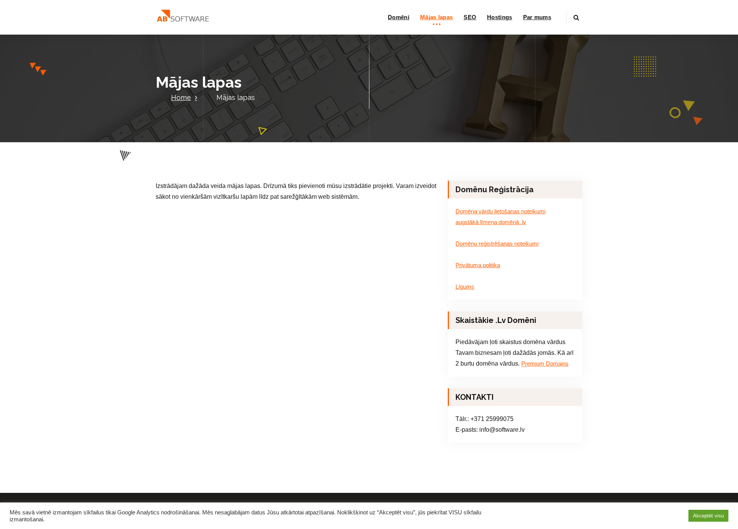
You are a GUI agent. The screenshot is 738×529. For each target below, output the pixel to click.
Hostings (499, 17)
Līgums (464, 287)
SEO (470, 17)
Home (181, 97)
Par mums (537, 17)
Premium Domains (544, 364)
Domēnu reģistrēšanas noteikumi (497, 244)
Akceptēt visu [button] (708, 516)
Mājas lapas (436, 17)
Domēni (398, 17)
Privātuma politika (477, 265)
